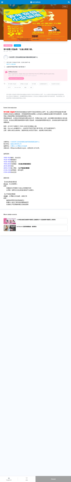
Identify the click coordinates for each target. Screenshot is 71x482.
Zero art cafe (17, 87)
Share (64, 6)
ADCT (9, 87)
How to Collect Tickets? (16, 78)
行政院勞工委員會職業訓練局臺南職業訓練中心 (25, 142)
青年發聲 (34, 84)
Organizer (9, 480)
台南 (31, 87)
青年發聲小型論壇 (12, 84)
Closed (53, 479)
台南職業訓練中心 (43, 84)
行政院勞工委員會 (55, 84)
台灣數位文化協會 (24, 84)
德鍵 (25, 87)
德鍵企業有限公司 (16, 144)
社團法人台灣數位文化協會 (18, 146)
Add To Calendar (11, 64)
